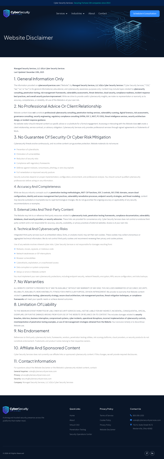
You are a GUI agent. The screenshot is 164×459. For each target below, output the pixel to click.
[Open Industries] (83, 13)
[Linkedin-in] (152, 453)
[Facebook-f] (147, 453)
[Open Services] (66, 13)
